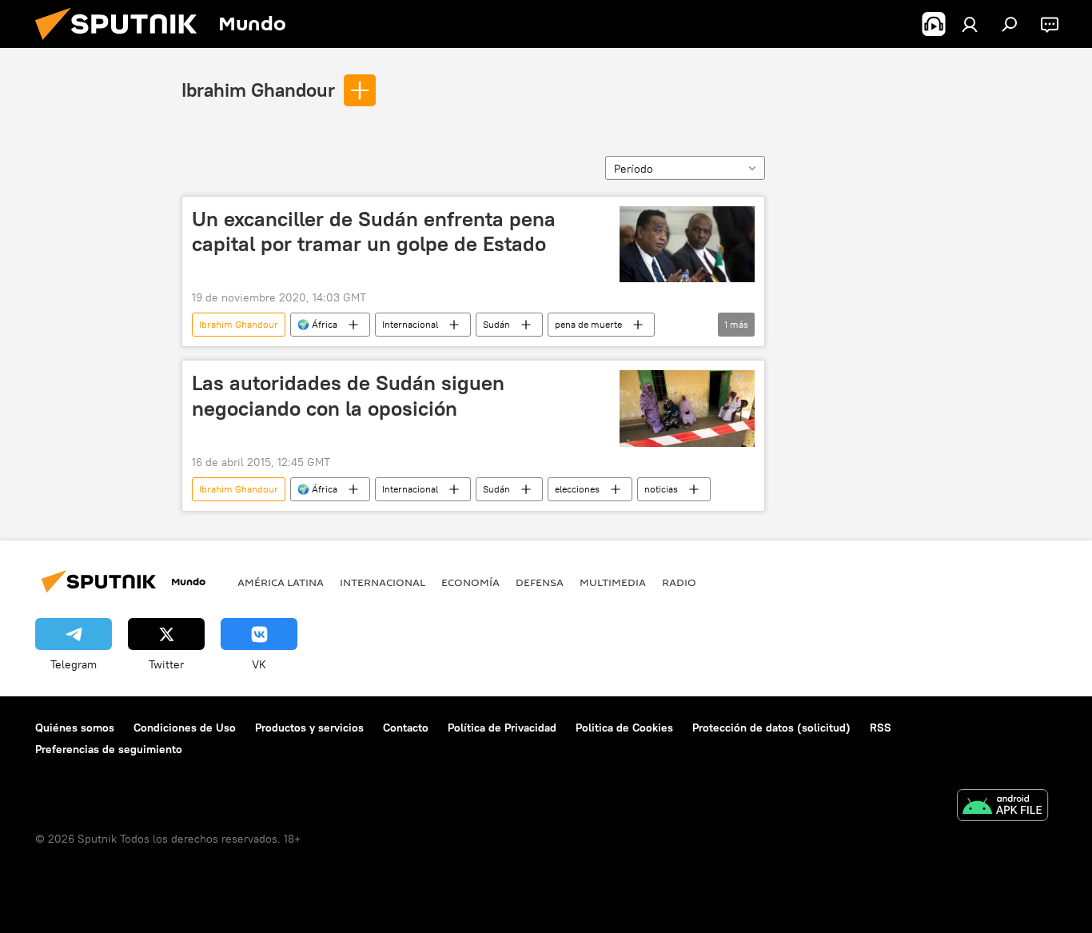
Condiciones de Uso (185, 727)
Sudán (496, 324)
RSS (880, 727)
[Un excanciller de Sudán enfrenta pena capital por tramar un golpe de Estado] (687, 244)
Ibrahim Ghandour (258, 90)
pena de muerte (588, 324)
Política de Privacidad (502, 727)
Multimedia (613, 582)
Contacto (405, 727)
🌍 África (317, 324)
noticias (661, 489)
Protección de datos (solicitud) (771, 727)
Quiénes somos (74, 727)
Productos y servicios (309, 727)
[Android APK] (1002, 807)
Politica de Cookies (624, 727)
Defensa (540, 582)
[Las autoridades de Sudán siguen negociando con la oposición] (687, 408)
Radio (679, 582)
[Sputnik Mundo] (122, 44)
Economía (470, 582)
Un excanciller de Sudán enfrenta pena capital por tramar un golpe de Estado (374, 231)
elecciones (577, 489)
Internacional (410, 324)
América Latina (280, 582)
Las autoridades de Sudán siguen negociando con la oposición (348, 395)
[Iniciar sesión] (970, 24)
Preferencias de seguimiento (108, 749)
